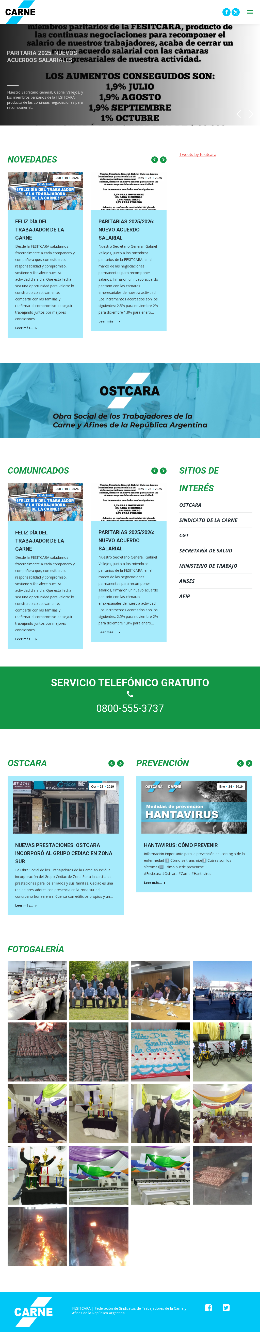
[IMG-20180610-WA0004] (37, 1113)
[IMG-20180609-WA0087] (160, 1175)
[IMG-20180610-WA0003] (222, 1113)
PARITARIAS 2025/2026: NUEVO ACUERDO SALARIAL (126, 230)
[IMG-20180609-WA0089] (37, 1175)
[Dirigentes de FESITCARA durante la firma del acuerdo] (160, 990)
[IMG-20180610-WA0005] (98, 1113)
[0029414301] (37, 990)
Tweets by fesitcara (197, 154)
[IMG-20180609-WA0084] (98, 1236)
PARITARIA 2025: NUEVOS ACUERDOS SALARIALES (42, 60)
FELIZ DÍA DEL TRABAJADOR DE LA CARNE (39, 230)
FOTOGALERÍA (36, 949)
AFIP (184, 596)
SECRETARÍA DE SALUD (205, 550)
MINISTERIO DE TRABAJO (208, 565)
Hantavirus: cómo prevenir (181, 845)
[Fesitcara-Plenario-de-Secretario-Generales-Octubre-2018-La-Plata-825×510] (98, 990)
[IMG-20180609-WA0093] (222, 1052)
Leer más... (24, 328)
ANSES (187, 581)
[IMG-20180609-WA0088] (98, 1175)
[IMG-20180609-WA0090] (37, 1052)
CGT (184, 535)
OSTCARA (190, 504)
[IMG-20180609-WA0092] (160, 1052)
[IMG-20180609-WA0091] (98, 1052)
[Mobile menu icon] (250, 12)
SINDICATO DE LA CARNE (208, 520)
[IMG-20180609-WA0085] (37, 1236)
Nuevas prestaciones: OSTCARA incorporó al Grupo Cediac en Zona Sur (63, 853)
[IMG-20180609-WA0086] (222, 1175)
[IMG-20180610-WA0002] (160, 1113)
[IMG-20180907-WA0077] (222, 990)
